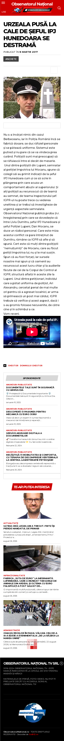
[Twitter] (14, 70)
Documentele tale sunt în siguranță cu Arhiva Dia (30, 388)
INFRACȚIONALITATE (14, 576)
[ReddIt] (46, 70)
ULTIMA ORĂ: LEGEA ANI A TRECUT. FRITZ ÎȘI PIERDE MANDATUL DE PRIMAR (29, 527)
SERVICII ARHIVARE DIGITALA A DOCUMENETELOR (24, 434)
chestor (13, 365)
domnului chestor (31, 365)
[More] (54, 70)
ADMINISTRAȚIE (11, 630)
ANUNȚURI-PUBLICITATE (19, 385)
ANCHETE (11, 59)
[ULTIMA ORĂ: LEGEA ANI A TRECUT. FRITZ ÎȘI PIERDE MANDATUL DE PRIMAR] (32, 506)
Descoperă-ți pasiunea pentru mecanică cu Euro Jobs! (26, 413)
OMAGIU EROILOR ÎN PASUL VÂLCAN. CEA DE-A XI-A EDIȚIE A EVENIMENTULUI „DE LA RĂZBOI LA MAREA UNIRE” (31, 636)
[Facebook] (6, 70)
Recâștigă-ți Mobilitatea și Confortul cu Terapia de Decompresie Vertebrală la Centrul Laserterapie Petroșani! (32, 457)
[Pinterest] (22, 70)
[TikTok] (14, 689)
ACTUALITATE (10, 523)
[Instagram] (9, 689)
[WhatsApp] (30, 70)
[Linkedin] (38, 70)
